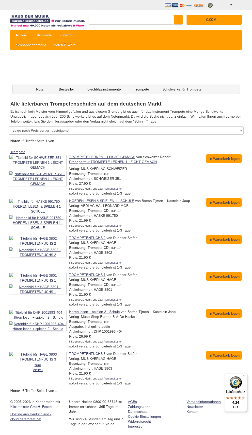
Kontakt (192, 412)
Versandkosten (113, 188)
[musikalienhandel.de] (47, 19)
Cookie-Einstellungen (144, 416)
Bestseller (66, 89)
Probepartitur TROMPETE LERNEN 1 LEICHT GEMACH (113, 162)
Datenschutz (137, 412)
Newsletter (195, 407)
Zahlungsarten (139, 407)
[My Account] (227, 5)
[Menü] (244, 377)
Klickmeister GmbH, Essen (31, 407)
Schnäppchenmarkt (31, 45)
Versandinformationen (204, 402)
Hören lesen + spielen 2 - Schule (94, 312)
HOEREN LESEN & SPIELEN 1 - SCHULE (101, 201)
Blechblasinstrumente (104, 89)
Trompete (141, 89)
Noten (21, 35)
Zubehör (66, 35)
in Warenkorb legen (224, 159)
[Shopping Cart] (237, 5)
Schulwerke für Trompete (182, 89)
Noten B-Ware (65, 45)
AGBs (132, 402)
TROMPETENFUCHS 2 (87, 238)
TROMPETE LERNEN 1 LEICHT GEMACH (102, 157)
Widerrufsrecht (139, 421)
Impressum (136, 426)
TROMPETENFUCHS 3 (87, 354)
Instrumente (42, 35)
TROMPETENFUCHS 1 (87, 275)
